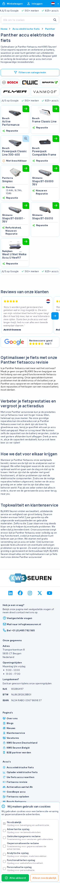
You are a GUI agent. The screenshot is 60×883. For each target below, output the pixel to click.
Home (4, 28)
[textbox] (53, 3)
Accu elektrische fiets (26, 28)
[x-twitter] (40, 593)
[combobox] (53, 3)
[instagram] (30, 593)
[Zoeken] (55, 20)
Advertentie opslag (24, 830)
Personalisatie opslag (21, 868)
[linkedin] (11, 593)
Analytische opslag (27, 854)
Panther (50, 28)
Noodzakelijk (28, 824)
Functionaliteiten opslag (25, 861)
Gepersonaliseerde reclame (26, 846)
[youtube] (49, 593)
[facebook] (20, 593)
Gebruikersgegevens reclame (30, 838)
